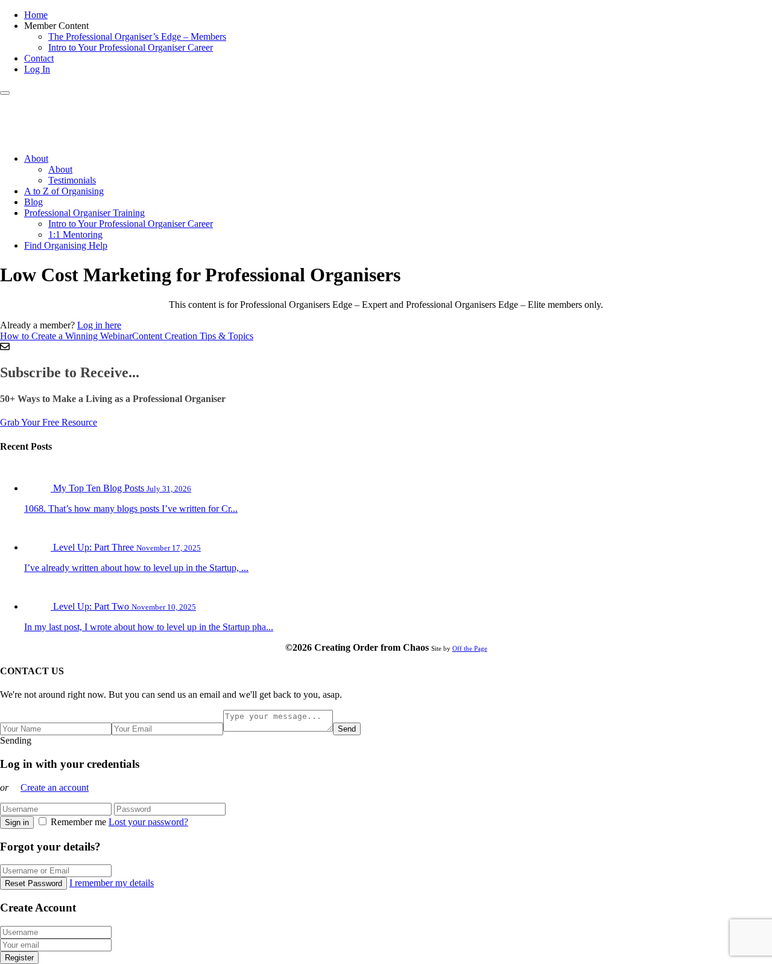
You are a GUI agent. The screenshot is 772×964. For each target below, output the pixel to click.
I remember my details (111, 883)
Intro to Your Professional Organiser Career (130, 47)
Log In (37, 69)
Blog (33, 202)
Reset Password (33, 883)
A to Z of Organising (64, 191)
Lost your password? (148, 822)
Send (347, 728)
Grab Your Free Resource (48, 422)
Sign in (17, 822)
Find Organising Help (65, 245)
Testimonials (72, 180)
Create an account (55, 787)
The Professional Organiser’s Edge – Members (137, 36)
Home (36, 15)
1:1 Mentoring (75, 234)
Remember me (78, 822)
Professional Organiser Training (84, 213)
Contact (39, 58)
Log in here (99, 325)
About (36, 158)
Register (19, 957)
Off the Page (469, 648)
